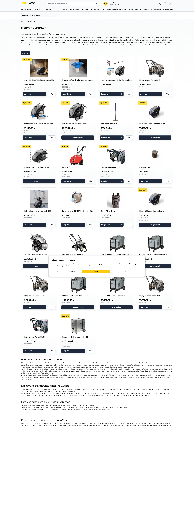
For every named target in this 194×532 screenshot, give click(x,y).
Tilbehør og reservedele (53, 9)
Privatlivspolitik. (86, 266)
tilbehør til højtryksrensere (144, 423)
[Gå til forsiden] (32, 3)
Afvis (126, 271)
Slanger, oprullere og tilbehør (116, 9)
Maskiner (38, 9)
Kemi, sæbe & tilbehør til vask (73, 9)
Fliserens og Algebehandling (94, 9)
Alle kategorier (26, 9)
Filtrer (24, 53)
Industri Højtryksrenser (31, 21)
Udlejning (157, 9)
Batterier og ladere (135, 9)
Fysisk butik (169, 9)
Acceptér (95, 271)
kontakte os (154, 425)
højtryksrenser (49, 369)
